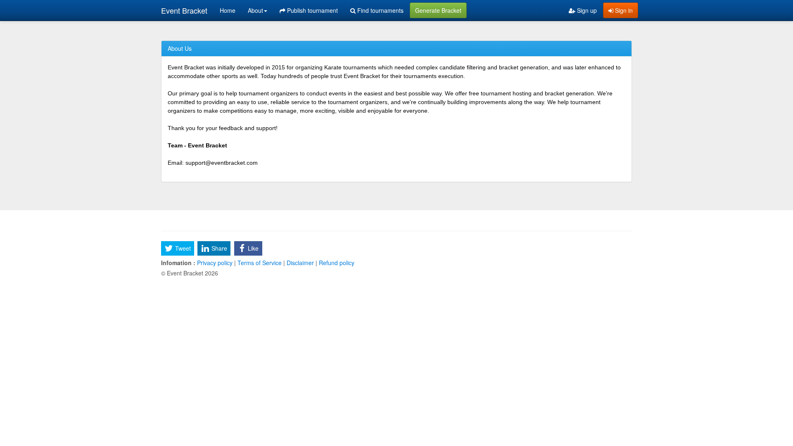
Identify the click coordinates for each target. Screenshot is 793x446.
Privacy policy (214, 263)
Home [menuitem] (227, 10)
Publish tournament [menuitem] (311, 10)
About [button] (255, 10)
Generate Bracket (438, 10)
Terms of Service (259, 263)
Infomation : (178, 263)
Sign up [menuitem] (586, 10)
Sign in (623, 10)
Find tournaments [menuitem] (380, 10)
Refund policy (335, 263)
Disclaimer (300, 263)
